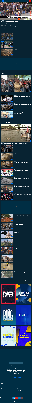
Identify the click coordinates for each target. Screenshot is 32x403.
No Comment (15, 95)
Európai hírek (2, 142)
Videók (1, 388)
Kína (24, 371)
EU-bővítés (14, 373)
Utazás (1, 386)
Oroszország (9, 371)
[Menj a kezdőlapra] (3, 1)
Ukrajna (20, 371)
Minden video (28, 279)
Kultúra (17, 386)
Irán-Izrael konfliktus (12, 367)
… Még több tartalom (4, 28)
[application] (16, 11)
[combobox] (16, 363)
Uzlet (14, 271)
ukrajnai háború (9, 369)
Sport (14, 169)
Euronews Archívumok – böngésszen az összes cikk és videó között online (23, 390)
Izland (18, 373)
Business (2, 383)
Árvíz (24, 369)
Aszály (14, 369)
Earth (17, 383)
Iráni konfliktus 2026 (20, 367)
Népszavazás (19, 369)
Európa (1, 381)
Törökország (15, 371)
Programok (17, 388)
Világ (14, 177)
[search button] (22, 363)
